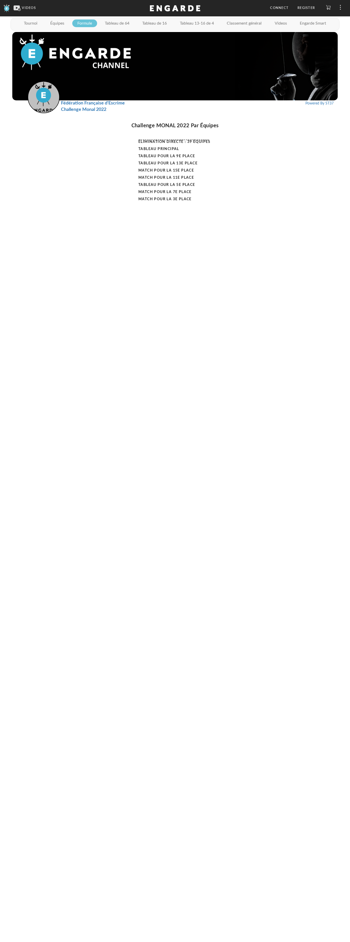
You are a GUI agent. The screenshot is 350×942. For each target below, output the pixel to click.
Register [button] (306, 8)
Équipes (57, 23)
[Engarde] (7, 8)
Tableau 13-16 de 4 (197, 23)
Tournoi (30, 23)
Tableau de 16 (154, 23)
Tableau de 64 (117, 23)
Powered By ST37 (319, 103)
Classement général (244, 23)
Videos (281, 23)
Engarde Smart (313, 23)
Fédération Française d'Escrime (93, 103)
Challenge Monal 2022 (83, 109)
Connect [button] (279, 8)
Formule (84, 23)
